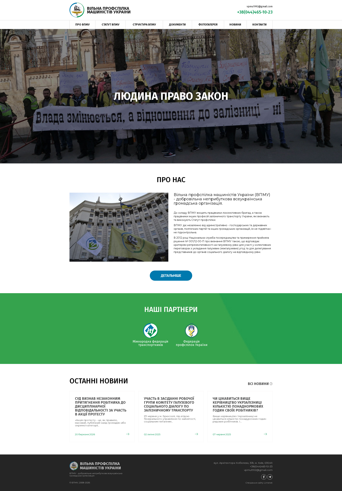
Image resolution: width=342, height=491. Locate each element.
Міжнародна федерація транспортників (150, 343)
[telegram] (270, 477)
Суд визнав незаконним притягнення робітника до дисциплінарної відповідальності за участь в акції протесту (100, 406)
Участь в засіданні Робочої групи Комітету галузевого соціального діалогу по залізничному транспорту (169, 404)
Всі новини (259, 384)
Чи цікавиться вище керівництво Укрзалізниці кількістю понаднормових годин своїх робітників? (238, 404)
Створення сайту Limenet (259, 483)
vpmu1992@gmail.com (260, 6)
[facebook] (263, 477)
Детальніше (171, 275)
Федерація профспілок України (191, 343)
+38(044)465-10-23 (255, 12)
